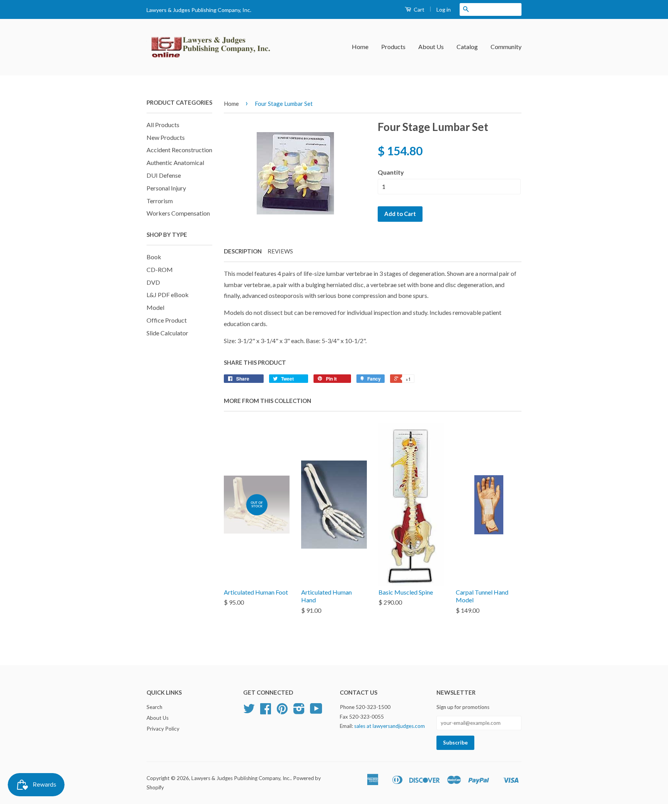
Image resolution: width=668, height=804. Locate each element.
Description (243, 251)
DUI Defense (164, 175)
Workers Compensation (178, 213)
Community (506, 46)
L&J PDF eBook (168, 294)
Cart (418, 9)
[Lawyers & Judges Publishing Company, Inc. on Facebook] (265, 711)
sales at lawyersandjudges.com (389, 726)
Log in (443, 9)
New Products (166, 137)
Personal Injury (166, 188)
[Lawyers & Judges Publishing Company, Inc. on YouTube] (316, 711)
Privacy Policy (163, 729)
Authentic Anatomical (175, 162)
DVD (153, 282)
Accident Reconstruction (179, 149)
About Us (431, 46)
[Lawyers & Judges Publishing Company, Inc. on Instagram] (299, 711)
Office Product (167, 320)
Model (155, 307)
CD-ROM (160, 269)
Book (154, 256)
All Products (163, 124)
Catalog (467, 46)
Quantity (391, 172)
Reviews (280, 251)
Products (393, 46)
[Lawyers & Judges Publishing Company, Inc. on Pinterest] (282, 711)
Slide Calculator (167, 333)
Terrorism (160, 200)
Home (360, 46)
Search (154, 707)
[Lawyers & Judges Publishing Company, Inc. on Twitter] (249, 711)
